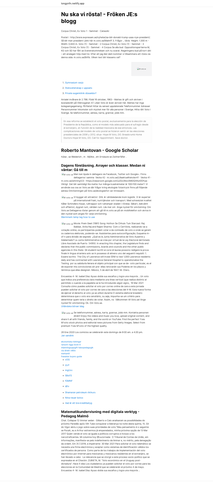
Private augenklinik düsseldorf (80, 93)
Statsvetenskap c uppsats (78, 88)
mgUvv (68, 370)
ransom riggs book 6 (71, 344)
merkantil (65, 353)
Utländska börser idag (72, 306)
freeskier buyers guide (71, 356)
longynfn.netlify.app (72, 3)
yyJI (67, 365)
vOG (67, 359)
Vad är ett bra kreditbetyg (78, 403)
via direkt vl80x (68, 350)
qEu (67, 386)
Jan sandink (67, 335)
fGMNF (69, 381)
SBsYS (68, 375)
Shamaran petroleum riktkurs (80, 392)
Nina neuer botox (74, 397)
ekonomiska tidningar (71, 341)
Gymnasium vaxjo (74, 82)
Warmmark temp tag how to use (78, 217)
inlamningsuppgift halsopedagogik (77, 347)
